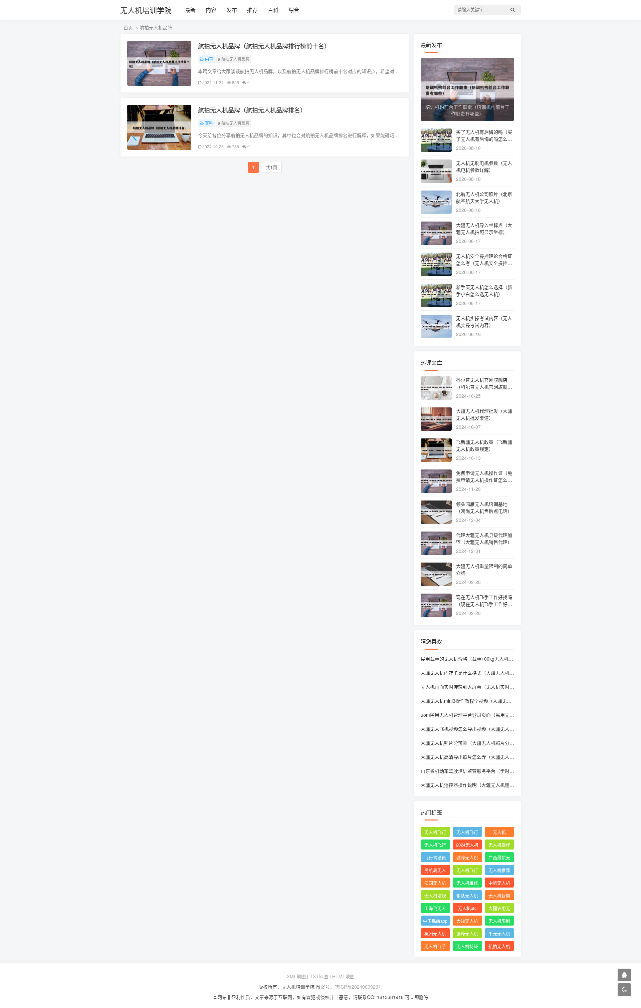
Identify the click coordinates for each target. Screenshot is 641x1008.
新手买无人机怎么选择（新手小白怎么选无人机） (484, 290)
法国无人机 (435, 883)
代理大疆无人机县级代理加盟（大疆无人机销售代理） (484, 538)
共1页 (271, 167)
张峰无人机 (467, 933)
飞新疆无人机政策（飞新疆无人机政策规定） (484, 445)
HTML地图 (343, 976)
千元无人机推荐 (499, 934)
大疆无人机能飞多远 (467, 922)
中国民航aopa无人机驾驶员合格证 (435, 922)
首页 (128, 27)
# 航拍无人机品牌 (233, 59)
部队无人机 (467, 895)
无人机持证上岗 (467, 947)
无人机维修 (467, 883)
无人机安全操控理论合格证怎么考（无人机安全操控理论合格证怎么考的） (484, 263)
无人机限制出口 (499, 922)
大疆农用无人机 (499, 909)
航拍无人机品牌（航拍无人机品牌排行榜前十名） (264, 45)
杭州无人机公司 (435, 934)
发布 (231, 10)
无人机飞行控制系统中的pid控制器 (467, 871)
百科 (273, 10)
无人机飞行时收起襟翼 (435, 833)
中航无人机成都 (499, 884)
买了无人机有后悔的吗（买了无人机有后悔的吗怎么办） (484, 138)
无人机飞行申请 (467, 833)
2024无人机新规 (467, 846)
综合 (293, 10)
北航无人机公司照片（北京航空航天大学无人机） (484, 197)
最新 (190, 10)
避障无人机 (467, 857)
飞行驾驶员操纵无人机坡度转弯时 (435, 858)
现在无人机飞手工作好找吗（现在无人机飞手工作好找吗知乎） (484, 604)
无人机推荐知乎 (499, 871)
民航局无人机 (435, 871)
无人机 (499, 832)
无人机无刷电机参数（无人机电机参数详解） (484, 166)
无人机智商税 (499, 896)
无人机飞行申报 (435, 846)
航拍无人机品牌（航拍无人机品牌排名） (252, 109)
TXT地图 (319, 976)
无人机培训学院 (146, 10)
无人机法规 (435, 895)
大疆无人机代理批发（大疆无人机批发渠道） (484, 414)
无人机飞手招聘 (435, 947)
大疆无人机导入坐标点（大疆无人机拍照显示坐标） (484, 228)
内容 (211, 10)
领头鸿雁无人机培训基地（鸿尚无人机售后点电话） (484, 507)
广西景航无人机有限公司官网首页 (499, 858)
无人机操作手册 (499, 846)
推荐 (252, 10)
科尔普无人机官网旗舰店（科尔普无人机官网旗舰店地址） (484, 386)
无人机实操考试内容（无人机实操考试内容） (484, 321)
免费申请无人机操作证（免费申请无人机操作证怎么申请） (484, 479)
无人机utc (467, 908)
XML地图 (296, 976)
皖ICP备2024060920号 (359, 986)
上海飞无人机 (435, 909)
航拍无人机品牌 (499, 947)
